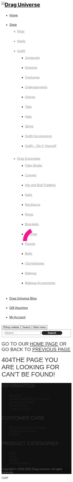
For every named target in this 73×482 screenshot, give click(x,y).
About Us (15, 395)
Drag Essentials (19, 462)
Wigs (12, 456)
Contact (14, 434)
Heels (13, 452)
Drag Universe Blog (21, 401)
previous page (51, 349)
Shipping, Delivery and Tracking (29, 398)
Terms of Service (20, 408)
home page (44, 344)
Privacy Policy (18, 405)
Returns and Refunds (22, 430)
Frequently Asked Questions (27, 427)
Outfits (13, 459)
